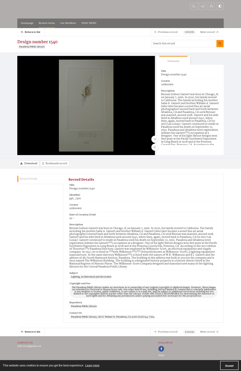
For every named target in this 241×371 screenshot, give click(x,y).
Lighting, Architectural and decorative (91, 277)
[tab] (173, 60)
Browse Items (47, 23)
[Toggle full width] (154, 139)
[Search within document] (220, 43)
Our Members (68, 23)
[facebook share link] (161, 349)
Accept (229, 365)
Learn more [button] (92, 365)
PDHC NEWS (89, 23)
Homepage (27, 23)
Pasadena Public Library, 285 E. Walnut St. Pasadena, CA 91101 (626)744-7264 (112, 317)
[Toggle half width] (154, 147)
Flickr (161, 355)
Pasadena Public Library (32, 47)
